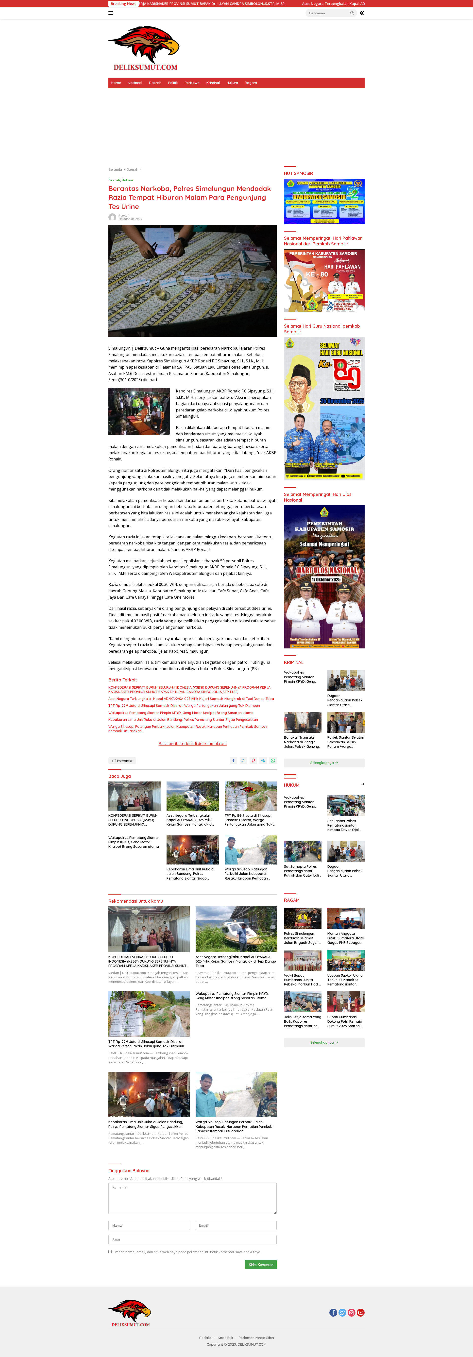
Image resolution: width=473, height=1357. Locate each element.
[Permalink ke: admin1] (112, 217)
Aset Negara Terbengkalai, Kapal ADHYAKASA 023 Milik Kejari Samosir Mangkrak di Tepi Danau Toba (302, 3)
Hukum (232, 83)
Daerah (155, 83)
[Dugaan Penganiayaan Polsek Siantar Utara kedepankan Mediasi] (346, 680)
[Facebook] (333, 1313)
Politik (173, 83)
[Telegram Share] (263, 760)
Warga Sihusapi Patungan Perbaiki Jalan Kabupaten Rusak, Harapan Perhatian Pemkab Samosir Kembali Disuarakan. (188, 728)
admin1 (124, 215)
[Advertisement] (236, 124)
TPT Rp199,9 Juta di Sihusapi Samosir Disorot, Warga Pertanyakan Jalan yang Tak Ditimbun (184, 705)
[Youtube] (361, 1313)
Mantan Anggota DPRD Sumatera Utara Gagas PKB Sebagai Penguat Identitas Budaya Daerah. (345, 938)
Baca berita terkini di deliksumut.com (193, 743)
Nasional (135, 83)
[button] (352, 13)
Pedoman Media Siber (257, 1338)
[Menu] (111, 13)
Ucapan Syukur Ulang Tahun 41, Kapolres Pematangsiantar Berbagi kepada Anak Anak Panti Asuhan (345, 980)
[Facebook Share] (233, 760)
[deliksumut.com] (145, 47)
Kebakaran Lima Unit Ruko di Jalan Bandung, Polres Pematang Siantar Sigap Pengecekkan (183, 719)
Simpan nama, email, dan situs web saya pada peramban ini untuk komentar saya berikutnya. (187, 1252)
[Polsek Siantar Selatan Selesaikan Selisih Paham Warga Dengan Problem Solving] (346, 722)
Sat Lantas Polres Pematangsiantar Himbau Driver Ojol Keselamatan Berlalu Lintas (344, 825)
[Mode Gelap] (362, 13)
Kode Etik (225, 1338)
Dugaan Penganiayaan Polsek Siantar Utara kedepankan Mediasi (345, 700)
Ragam (251, 83)
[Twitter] (342, 1313)
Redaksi (205, 1338)
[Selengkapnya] (363, 784)
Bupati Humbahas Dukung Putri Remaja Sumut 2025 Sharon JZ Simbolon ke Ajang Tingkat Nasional (345, 1021)
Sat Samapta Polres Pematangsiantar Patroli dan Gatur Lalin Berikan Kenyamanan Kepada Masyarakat (302, 871)
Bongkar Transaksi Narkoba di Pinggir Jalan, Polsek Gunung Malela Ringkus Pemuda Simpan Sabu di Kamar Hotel (302, 742)
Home (116, 83)
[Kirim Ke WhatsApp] (273, 760)
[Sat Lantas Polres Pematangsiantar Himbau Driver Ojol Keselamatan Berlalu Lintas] (346, 805)
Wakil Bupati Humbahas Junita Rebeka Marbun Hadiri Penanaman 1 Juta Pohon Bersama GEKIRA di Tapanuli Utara (302, 980)
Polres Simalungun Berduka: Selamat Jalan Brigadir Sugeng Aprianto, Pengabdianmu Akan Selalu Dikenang (302, 938)
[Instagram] (351, 1313)
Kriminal (213, 83)
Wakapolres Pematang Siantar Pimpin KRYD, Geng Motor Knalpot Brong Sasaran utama (180, 713)
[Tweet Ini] (243, 760)
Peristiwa (192, 83)
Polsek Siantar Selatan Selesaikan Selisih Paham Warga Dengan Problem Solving (345, 742)
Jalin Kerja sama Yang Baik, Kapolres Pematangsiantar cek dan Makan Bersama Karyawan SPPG (302, 1021)
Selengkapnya (322, 763)
